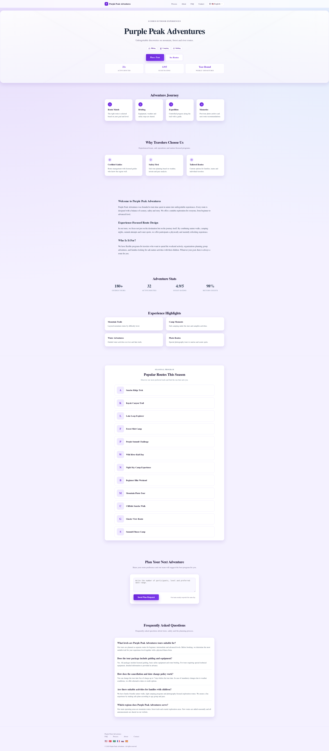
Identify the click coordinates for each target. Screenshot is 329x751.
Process (174, 4)
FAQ (192, 4)
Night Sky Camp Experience (138, 467)
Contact (201, 4)
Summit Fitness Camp (135, 531)
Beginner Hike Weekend (136, 480)
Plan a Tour (155, 57)
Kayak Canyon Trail (135, 403)
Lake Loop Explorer (135, 415)
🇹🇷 (110, 741)
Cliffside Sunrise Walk (135, 505)
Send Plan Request (146, 597)
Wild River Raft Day (135, 454)
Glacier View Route (134, 518)
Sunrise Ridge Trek (134, 390)
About (184, 4)
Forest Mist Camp (134, 428)
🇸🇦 (114, 741)
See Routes (174, 57)
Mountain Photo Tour (135, 493)
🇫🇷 (118, 741)
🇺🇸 (106, 741)
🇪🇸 (126, 741)
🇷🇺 (122, 741)
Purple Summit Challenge (137, 441)
